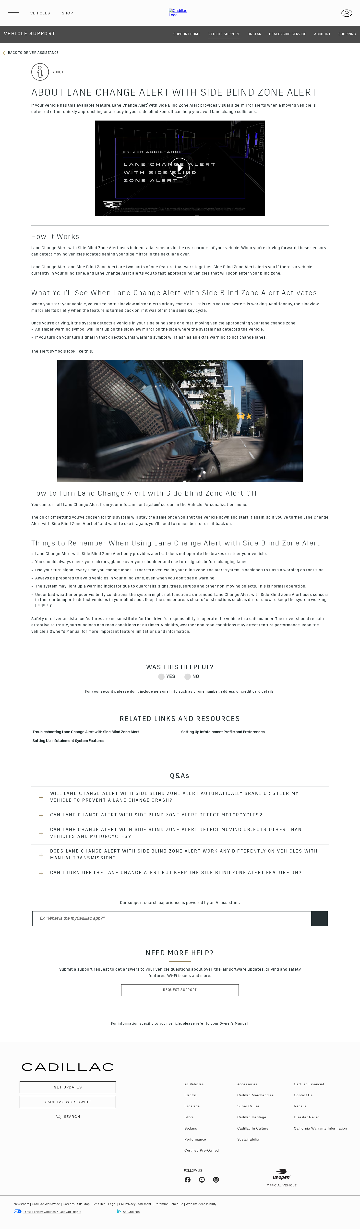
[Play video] (180, 168)
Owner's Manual (234, 1024)
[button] (143, 106)
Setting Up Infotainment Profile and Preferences (223, 732)
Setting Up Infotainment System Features (69, 741)
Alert (143, 105)
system (153, 504)
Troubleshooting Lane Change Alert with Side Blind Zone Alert (86, 732)
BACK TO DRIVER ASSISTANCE (33, 53)
